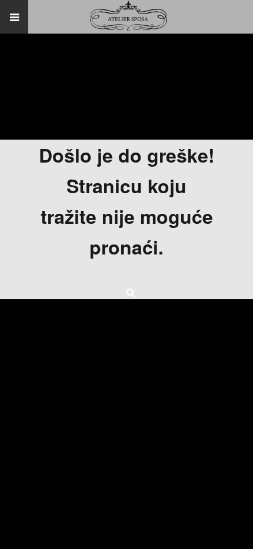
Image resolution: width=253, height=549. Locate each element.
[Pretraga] (126, 289)
